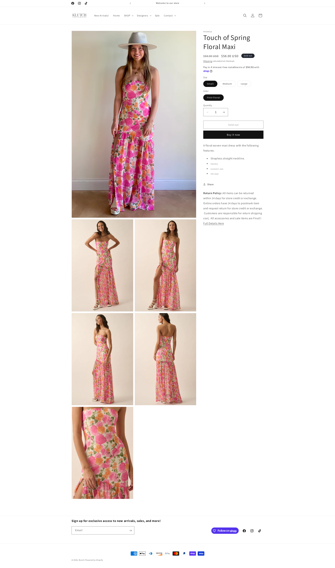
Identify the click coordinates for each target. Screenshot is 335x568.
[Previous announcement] (130, 3)
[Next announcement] (205, 3)
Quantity (207, 105)
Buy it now (233, 135)
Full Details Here (213, 223)
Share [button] (210, 184)
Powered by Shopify (94, 560)
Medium (229, 84)
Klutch (82, 560)
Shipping (207, 61)
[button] (128, 15)
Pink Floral (215, 98)
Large (246, 84)
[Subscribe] (130, 530)
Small (212, 84)
